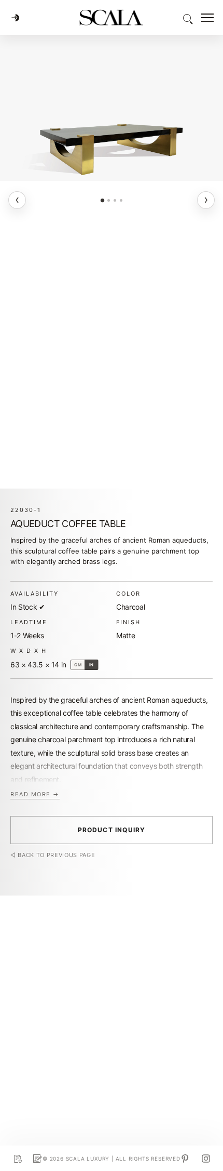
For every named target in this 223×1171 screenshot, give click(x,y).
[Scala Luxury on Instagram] (206, 1158)
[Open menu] (207, 17)
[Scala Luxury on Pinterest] (185, 1158)
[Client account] (15, 17)
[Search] (187, 17)
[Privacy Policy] (17, 1158)
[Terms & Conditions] (37, 1158)
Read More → (35, 794)
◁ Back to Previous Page (52, 855)
